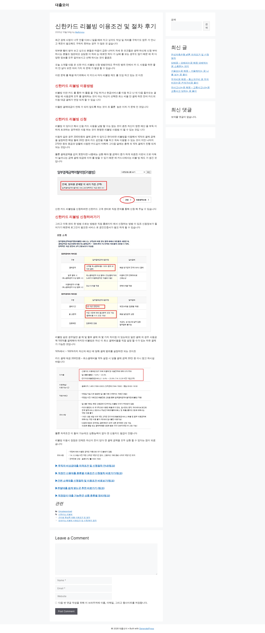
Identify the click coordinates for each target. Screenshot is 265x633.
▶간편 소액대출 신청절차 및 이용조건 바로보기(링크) (84, 480)
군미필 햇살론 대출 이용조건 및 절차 (74, 517)
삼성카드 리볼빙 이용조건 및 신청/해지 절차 (77, 520)
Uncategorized (65, 511)
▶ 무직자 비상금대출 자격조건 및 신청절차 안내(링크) (85, 465)
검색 (173, 19)
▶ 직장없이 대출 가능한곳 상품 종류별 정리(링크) (82, 495)
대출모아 (62, 5)
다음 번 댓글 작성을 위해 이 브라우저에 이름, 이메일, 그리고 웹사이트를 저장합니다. (103, 602)
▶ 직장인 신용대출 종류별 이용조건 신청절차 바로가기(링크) (88, 473)
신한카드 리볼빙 (65, 514)
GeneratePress (146, 628)
